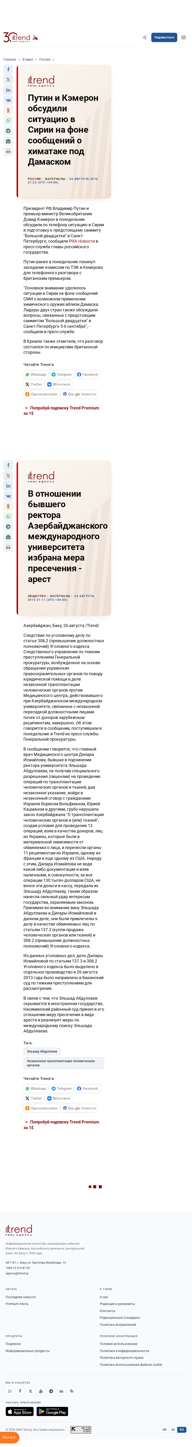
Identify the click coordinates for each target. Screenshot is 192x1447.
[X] (30, 1391)
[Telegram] (51, 1391)
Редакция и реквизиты (117, 1304)
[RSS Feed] (71, 1391)
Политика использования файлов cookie (131, 1365)
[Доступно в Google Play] (52, 1411)
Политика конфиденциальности (124, 1351)
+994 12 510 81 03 (18, 1268)
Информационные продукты (28, 1351)
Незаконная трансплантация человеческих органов (61, 1063)
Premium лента (17, 1304)
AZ (173, 1429)
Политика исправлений (118, 1325)
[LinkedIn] (61, 1391)
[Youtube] (41, 1391)
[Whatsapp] (10, 1391)
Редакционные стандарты (120, 1317)
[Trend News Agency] (19, 1230)
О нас (104, 1297)
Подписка (13, 1344)
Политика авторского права (122, 1358)
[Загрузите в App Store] (20, 1411)
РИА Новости (82, 241)
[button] (8, 69)
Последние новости (21, 1297)
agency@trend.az (17, 1273)
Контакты (107, 1311)
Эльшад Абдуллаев (42, 1051)
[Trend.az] (21, 37)
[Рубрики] (183, 37)
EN (164, 1429)
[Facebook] (20, 1391)
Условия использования (118, 1344)
